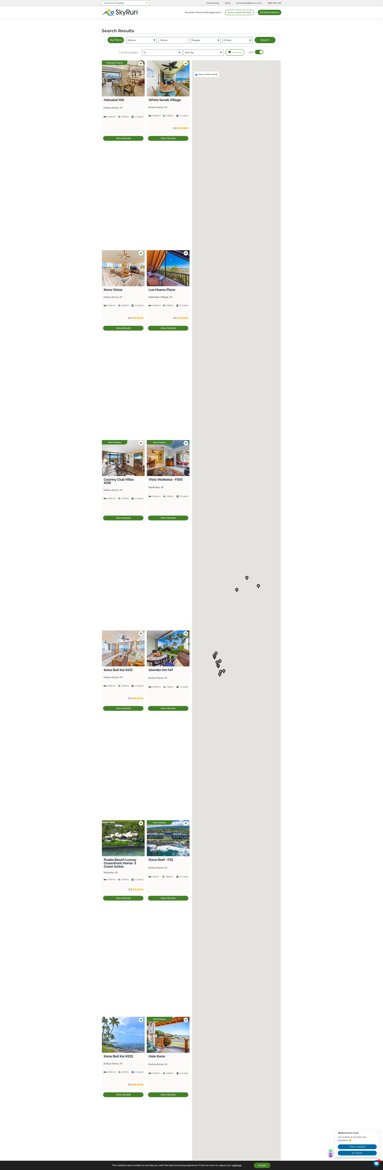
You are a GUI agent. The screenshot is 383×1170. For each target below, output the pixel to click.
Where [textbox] (131, 40)
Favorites (236, 52)
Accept (262, 1165)
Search (265, 40)
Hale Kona (157, 1056)
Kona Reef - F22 (161, 860)
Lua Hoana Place (162, 290)
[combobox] (126, 3)
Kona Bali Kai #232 (118, 1056)
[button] (220, 674)
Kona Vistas (113, 290)
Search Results (118, 30)
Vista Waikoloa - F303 (166, 479)
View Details (123, 138)
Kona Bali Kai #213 (118, 670)
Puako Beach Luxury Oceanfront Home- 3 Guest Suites (120, 863)
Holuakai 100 (114, 100)
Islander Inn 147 (161, 670)
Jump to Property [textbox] (114, 2)
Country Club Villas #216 (119, 481)
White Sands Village (165, 100)
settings (236, 1165)
